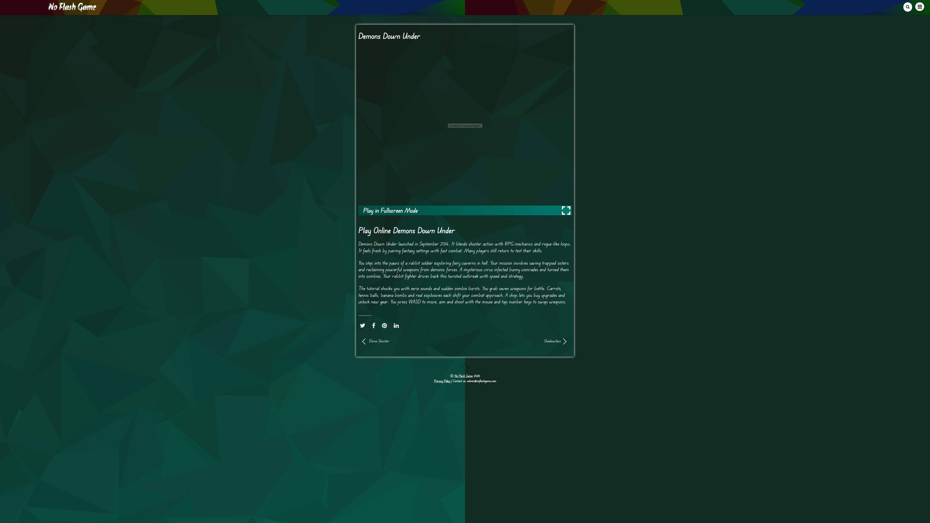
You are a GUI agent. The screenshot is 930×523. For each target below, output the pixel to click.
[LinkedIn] (397, 326)
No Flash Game (464, 376)
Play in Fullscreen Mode (390, 210)
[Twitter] (364, 326)
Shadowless (516, 340)
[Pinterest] (385, 326)
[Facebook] (375, 326)
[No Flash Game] (73, 9)
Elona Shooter (379, 340)
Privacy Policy (442, 381)
